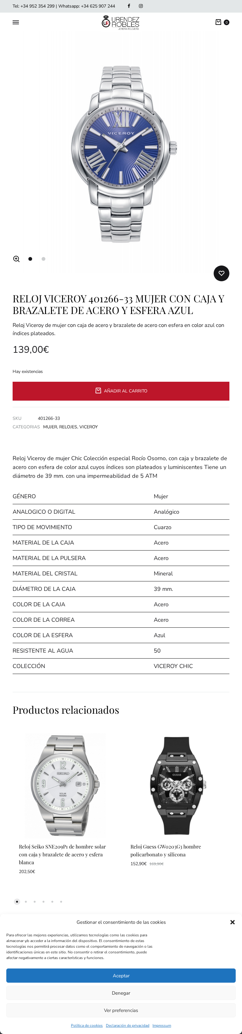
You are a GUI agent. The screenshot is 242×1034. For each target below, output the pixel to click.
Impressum (162, 1025)
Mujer (50, 427)
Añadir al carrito (125, 391)
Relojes (68, 427)
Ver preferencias (121, 1010)
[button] (232, 922)
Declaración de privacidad (127, 1025)
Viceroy (88, 427)
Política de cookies (87, 1025)
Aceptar (121, 976)
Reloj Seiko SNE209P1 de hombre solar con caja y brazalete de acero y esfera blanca (62, 854)
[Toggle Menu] (16, 22)
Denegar (121, 993)
